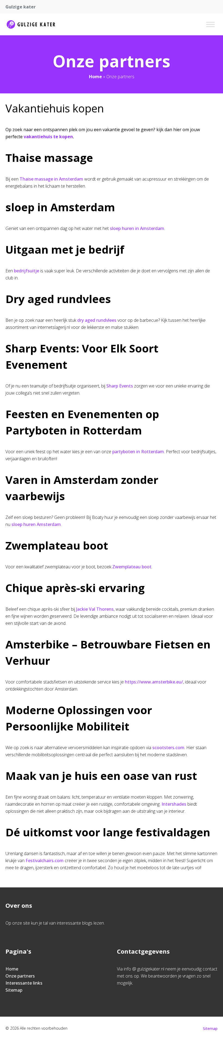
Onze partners (20, 976)
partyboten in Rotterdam (138, 452)
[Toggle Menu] (210, 24)
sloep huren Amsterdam (36, 524)
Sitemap (13, 990)
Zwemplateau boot (131, 567)
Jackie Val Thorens (95, 609)
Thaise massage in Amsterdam (51, 179)
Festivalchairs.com (44, 860)
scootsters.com (168, 748)
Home (95, 77)
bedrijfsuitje (26, 271)
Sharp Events (119, 386)
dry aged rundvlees (96, 320)
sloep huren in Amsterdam (137, 228)
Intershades (174, 804)
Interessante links (23, 983)
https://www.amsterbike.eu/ (154, 682)
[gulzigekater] (30, 24)
